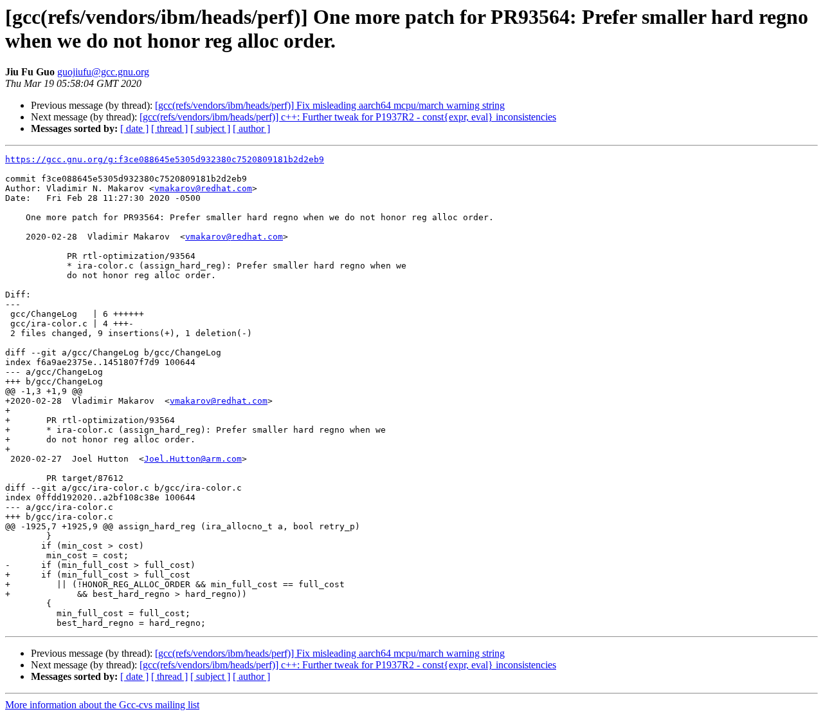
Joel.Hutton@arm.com (193, 459)
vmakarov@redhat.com (203, 188)
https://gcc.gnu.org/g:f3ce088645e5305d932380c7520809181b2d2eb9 (164, 159)
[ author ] (251, 128)
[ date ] (134, 128)
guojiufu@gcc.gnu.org (103, 71)
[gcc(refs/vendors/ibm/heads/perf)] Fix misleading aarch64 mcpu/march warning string (330, 105)
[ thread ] (169, 128)
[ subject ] (210, 128)
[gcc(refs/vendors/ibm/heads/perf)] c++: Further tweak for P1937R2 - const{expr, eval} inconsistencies (348, 116)
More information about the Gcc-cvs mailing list (102, 704)
